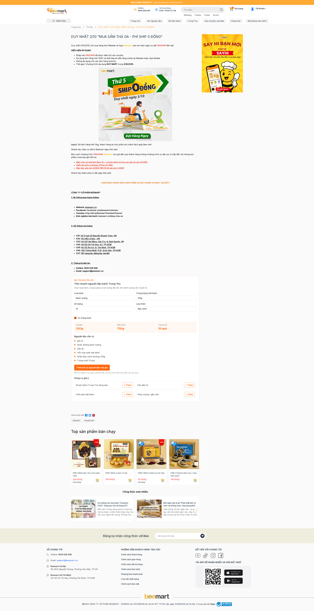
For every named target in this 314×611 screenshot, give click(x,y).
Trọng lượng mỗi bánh (146, 293)
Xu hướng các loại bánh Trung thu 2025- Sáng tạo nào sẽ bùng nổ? (113, 504)
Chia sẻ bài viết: (77, 415)
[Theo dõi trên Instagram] (213, 555)
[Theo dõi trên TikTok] (206, 555)
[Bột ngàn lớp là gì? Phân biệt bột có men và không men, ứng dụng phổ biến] (149, 508)
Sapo (212, 604)
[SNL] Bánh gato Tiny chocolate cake (86, 474)
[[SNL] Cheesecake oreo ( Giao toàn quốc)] (184, 454)
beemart (76, 420)
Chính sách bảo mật (130, 584)
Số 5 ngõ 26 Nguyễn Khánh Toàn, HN (99, 235)
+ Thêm (127, 385)
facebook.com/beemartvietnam (102, 210)
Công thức (236, 21)
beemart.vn (91, 207)
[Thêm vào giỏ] (97, 480)
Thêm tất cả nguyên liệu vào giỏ (92, 367)
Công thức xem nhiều (135, 491)
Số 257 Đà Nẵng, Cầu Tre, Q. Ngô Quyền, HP (102, 241)
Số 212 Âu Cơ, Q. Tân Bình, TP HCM (98, 247)
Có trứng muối (84, 318)
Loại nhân (140, 304)
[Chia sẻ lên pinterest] (93, 415)
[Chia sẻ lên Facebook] (86, 415)
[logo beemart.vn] (157, 596)
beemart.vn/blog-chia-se (110, 216)
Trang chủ (135, 21)
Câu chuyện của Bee (214, 21)
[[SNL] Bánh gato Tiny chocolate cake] (86, 454)
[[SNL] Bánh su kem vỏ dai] (119, 454)
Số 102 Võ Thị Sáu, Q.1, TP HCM (96, 244)
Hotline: (61, 554)
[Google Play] (233, 581)
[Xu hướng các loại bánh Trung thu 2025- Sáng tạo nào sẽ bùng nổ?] (83, 508)
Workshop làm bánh (257, 21)
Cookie (207, 15)
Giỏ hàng (237, 8)
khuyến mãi (89, 420)
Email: (64, 560)
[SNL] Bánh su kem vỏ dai (116, 473)
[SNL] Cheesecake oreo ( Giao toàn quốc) (184, 474)
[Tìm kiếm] (221, 9)
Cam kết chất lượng (130, 579)
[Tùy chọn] (162, 480)
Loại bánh (79, 293)
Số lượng (78, 304)
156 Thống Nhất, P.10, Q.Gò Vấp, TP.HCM (101, 250)
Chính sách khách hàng (131, 554)
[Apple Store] (233, 573)
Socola (216, 15)
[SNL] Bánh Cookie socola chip (151, 473)
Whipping (187, 15)
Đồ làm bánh (175, 21)
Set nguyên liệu (154, 21)
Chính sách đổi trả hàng (132, 564)
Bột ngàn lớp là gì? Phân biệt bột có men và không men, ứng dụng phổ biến (179, 504)
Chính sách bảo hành (130, 569)
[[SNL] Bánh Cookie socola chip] (151, 454)
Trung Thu (193, 21)
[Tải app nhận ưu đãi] (222, 63)
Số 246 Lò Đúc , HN (90, 238)
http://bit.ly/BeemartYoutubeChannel (103, 213)
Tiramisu (197, 15)
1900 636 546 (144, 11)
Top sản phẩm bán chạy (93, 431)
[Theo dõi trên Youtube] (198, 555)
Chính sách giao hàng (131, 559)
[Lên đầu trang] (309, 608)
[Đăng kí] (202, 536)
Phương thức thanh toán (132, 574)
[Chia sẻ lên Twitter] (90, 415)
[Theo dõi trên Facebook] (220, 555)
